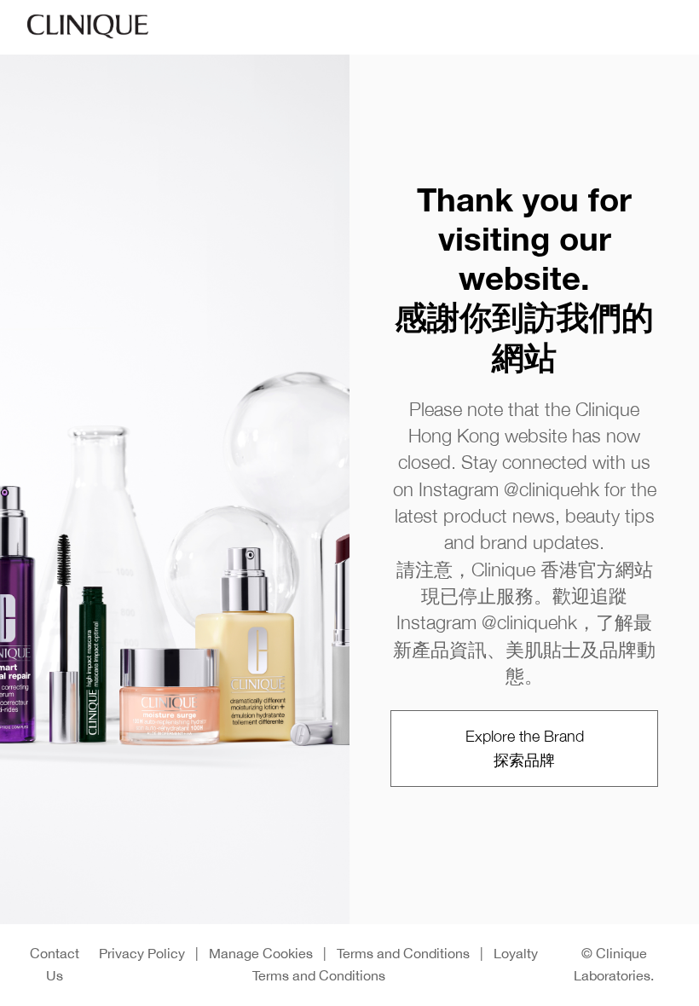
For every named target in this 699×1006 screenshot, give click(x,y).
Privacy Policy (142, 953)
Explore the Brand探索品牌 (524, 748)
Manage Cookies (261, 953)
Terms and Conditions (403, 953)
